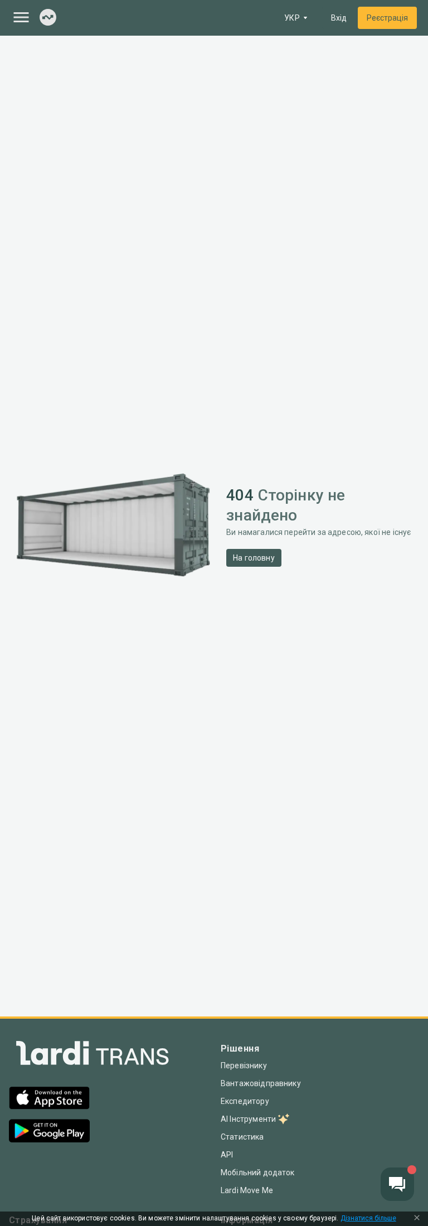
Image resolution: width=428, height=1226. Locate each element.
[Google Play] (49, 1132)
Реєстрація (387, 17)
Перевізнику (244, 1065)
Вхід (339, 17)
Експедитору (245, 1101)
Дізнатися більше (368, 1218)
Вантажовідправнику (261, 1083)
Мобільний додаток (258, 1172)
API (227, 1154)
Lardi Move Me (247, 1190)
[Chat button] (397, 1184)
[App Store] (49, 1099)
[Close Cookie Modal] (416, 1218)
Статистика (242, 1136)
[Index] (48, 18)
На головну (254, 557)
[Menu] (21, 17)
